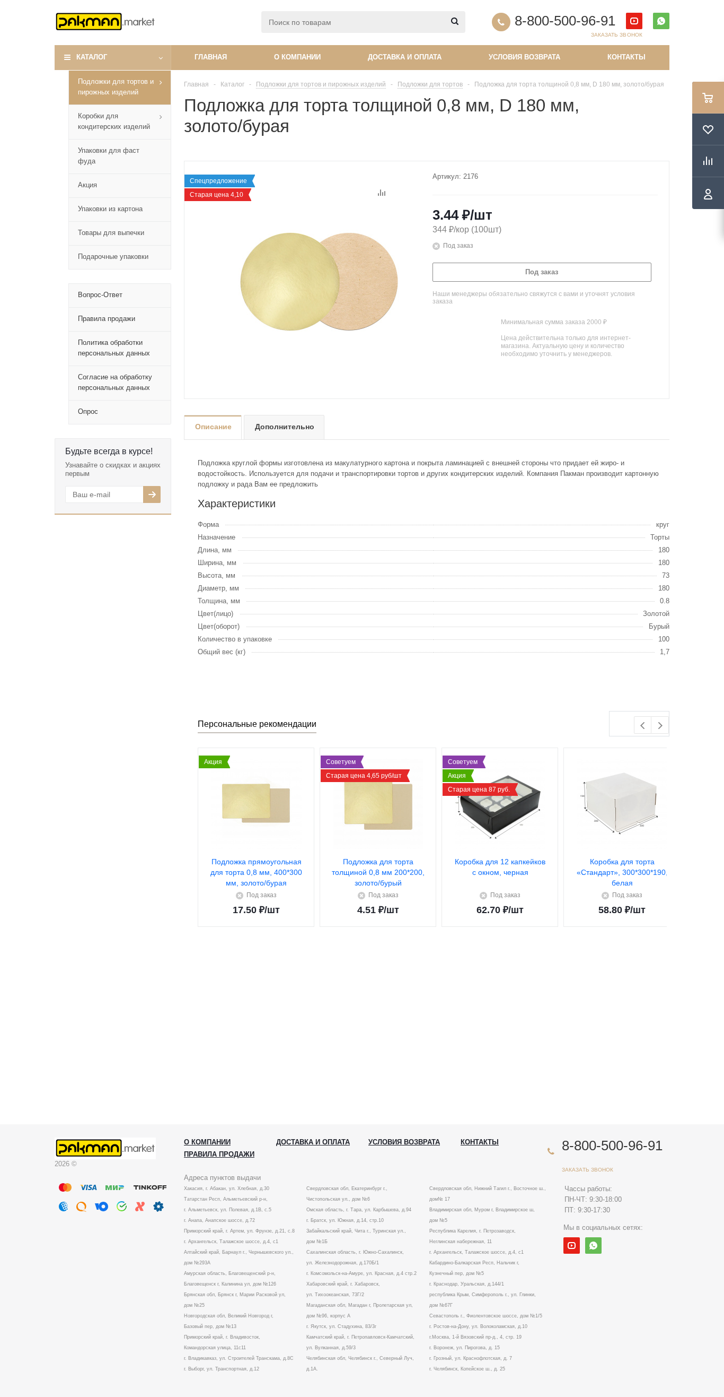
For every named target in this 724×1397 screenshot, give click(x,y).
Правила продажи (219, 1154)
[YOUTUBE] (634, 21)
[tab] (213, 427)
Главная (211, 57)
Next (660, 725)
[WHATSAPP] (661, 21)
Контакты (626, 57)
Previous (643, 725)
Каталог (91, 57)
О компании (297, 57)
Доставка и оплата (405, 57)
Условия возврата (524, 57)
